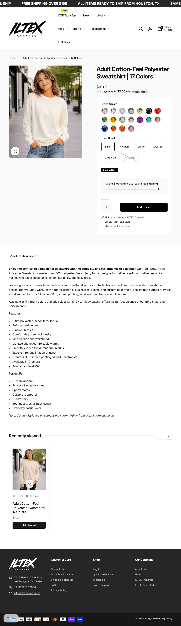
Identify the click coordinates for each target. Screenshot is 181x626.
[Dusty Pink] (131, 128)
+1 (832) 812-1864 (25, 587)
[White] (113, 111)
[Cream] (140, 111)
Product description (24, 256)
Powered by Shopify (163, 618)
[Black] (149, 111)
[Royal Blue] (104, 128)
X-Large (157, 146)
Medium (124, 146)
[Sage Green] (122, 120)
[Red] (157, 111)
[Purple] (140, 120)
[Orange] (122, 128)
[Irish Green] (104, 120)
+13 (36, 496)
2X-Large (110, 157)
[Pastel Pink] (131, 120)
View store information (117, 226)
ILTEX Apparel (149, 618)
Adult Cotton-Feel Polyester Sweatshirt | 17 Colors (29, 508)
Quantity (105, 199)
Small (108, 146)
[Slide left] (159, 436)
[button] (87, 15)
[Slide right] (168, 436)
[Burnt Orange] (113, 128)
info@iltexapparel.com (27, 592)
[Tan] (104, 111)
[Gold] (113, 120)
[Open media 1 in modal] (45, 112)
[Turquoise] (149, 120)
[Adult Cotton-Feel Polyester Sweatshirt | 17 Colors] (29, 484)
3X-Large (129, 157)
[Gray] (131, 111)
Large (141, 146)
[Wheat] (157, 120)
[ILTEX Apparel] (23, 569)
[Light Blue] (122, 111)
